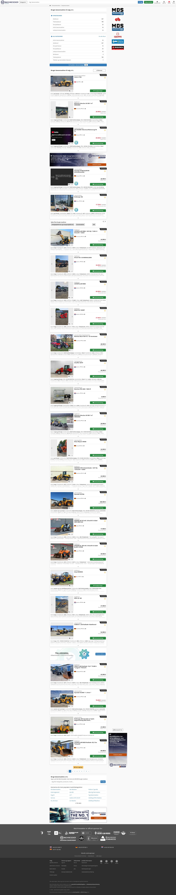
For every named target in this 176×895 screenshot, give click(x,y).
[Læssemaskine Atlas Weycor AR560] (62, 447)
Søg (141, 2)
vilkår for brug (83, 892)
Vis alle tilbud (102, 36)
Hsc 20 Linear (54, 800)
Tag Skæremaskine (93, 795)
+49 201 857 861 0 (82, 847)
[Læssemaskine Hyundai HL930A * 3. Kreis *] (62, 698)
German (53, 798)
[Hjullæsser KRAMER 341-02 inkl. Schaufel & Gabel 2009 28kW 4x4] (62, 526)
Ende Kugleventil (55, 792)
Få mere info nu (100, 654)
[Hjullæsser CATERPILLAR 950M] (62, 290)
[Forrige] (51, 83)
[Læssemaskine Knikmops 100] (62, 203)
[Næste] (72, 83)
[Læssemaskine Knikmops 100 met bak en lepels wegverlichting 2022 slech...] (62, 725)
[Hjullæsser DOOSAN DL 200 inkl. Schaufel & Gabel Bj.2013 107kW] (62, 551)
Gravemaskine (80, 224)
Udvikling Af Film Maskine (94, 798)
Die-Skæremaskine (55, 789)
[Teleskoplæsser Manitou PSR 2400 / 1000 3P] (62, 395)
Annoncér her (118, 730)
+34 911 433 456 (56, 849)
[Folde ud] (78, 98)
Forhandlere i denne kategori (78, 65)
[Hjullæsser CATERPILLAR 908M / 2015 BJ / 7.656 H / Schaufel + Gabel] (62, 237)
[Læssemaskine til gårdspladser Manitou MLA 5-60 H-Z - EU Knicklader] (62, 342)
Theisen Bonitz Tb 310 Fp (80, 856)
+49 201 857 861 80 (109, 847)
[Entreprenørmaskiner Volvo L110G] (62, 83)
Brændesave (91, 856)
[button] (173, 2)
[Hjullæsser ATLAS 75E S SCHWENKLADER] (62, 263)
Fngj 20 (52, 795)
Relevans (99, 70)
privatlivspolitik (76, 892)
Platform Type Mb (93, 789)
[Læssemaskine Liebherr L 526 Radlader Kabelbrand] (62, 630)
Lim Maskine (73, 800)
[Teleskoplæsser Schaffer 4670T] (62, 369)
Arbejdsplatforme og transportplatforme (62, 224)
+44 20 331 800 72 (57, 847)
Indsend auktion (97, 164)
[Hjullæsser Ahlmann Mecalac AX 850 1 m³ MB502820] (62, 421)
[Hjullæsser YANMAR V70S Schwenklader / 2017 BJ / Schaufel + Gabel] (62, 474)
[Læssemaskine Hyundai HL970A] (62, 500)
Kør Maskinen (73, 789)
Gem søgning (78, 767)
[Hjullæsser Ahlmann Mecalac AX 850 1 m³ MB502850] (62, 109)
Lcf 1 (71, 795)
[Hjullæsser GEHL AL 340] (62, 604)
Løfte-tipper (99, 856)
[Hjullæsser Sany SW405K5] (62, 578)
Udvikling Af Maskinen (94, 800)
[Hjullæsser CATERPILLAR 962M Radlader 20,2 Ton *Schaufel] (62, 748)
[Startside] (50, 5)
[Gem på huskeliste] (105, 78)
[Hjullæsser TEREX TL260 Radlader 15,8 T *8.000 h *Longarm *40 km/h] (62, 672)
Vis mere (78, 803)
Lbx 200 (71, 792)
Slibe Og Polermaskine (94, 792)
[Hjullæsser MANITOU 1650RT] (62, 316)
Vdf (94, 224)
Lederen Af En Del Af (75, 798)
